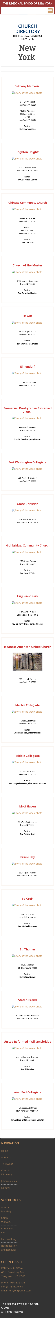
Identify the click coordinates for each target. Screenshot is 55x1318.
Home (4, 1151)
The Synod (7, 1164)
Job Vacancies (9, 1181)
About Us (6, 1157)
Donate (5, 1187)
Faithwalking (8, 1239)
